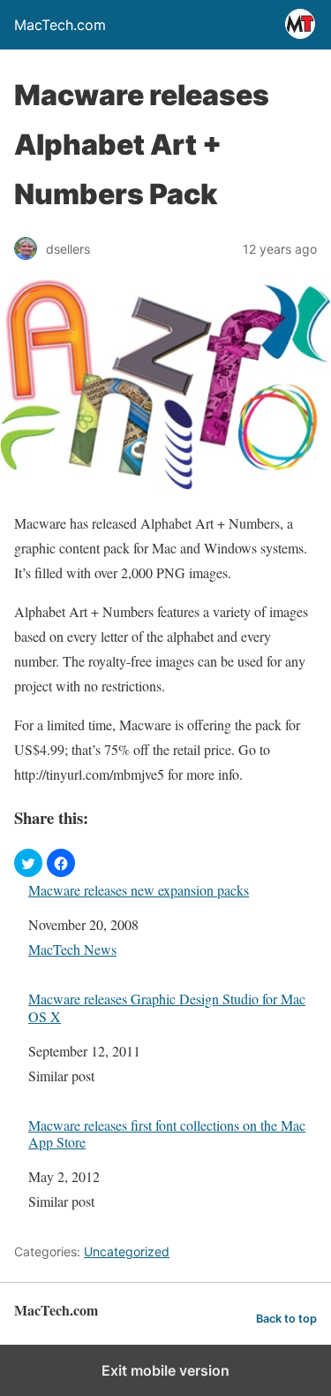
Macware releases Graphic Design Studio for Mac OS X (166, 1007)
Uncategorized (126, 1251)
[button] (28, 863)
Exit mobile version (165, 1370)
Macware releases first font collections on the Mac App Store (166, 1133)
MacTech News (72, 949)
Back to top (286, 1318)
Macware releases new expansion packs (138, 889)
